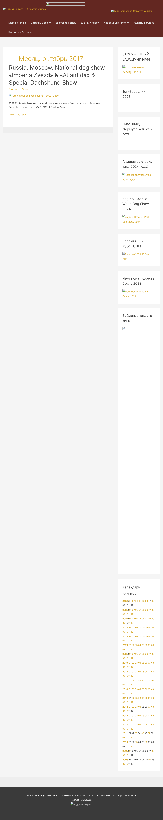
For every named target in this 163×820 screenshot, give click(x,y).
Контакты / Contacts (20, 32)
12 (132, 614)
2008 (125, 759)
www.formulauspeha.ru (83, 795)
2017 (125, 680)
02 (133, 601)
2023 (125, 627)
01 (130, 601)
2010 (125, 742)
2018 (125, 671)
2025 (125, 610)
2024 (125, 618)
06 (146, 601)
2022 (125, 636)
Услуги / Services (144, 22)
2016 (125, 689)
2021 (125, 645)
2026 (125, 601)
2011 (125, 733)
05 (143, 601)
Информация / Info (115, 22)
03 (136, 601)
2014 (125, 706)
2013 (125, 715)
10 (127, 614)
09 (123, 614)
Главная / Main (17, 22)
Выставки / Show (66, 22)
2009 (125, 751)
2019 (125, 663)
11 (129, 614)
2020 (125, 654)
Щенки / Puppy (90, 22)
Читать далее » (17, 115)
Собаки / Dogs (39, 22)
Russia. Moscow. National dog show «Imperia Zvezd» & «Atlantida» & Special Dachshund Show (57, 75)
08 (153, 601)
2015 (125, 698)
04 (140, 601)
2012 (125, 724)
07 (149, 610)
